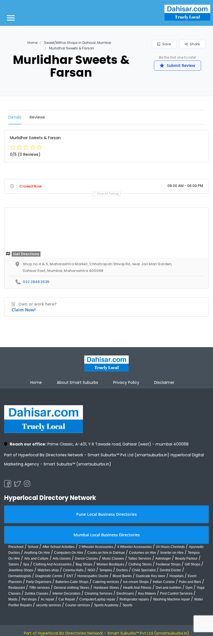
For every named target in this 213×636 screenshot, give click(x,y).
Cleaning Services (98, 593)
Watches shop (48, 570)
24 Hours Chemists (170, 547)
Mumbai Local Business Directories (106, 534)
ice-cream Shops (136, 582)
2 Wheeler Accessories (96, 547)
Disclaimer (164, 382)
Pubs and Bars (190, 582)
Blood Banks (122, 576)
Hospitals (176, 576)
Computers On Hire (68, 553)
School (33, 547)
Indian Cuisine (164, 582)
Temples (105, 570)
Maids (12, 599)
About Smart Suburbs (77, 382)
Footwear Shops (168, 564)
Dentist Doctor (170, 570)
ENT (70, 576)
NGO (91, 570)
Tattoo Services (139, 558)
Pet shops (29, 599)
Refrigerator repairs (134, 599)
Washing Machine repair (171, 599)
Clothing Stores (140, 564)
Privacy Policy (126, 382)
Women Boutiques (110, 564)
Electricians (125, 593)
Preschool (16, 547)
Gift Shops (192, 564)
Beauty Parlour (186, 558)
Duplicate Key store (150, 576)
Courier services (77, 605)
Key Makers (147, 593)
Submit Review (180, 65)
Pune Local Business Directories (106, 514)
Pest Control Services (176, 593)
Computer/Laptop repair (97, 599)
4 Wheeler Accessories (134, 547)
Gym (189, 588)
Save (166, 44)
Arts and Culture (36, 558)
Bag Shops (84, 564)
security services (48, 605)
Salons (13, 564)
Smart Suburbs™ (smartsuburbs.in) (77, 464)
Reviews (37, 117)
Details (14, 117)
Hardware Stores (106, 588)
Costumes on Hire (142, 553)
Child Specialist (144, 570)
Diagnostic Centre (48, 576)
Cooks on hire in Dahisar (106, 553)
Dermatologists (19, 576)
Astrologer (163, 558)
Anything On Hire (37, 553)
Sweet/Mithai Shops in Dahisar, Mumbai (77, 42)
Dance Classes (86, 558)
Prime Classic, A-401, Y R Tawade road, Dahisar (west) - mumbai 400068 (99, 444)
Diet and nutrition (168, 588)
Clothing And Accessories (52, 564)
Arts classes (62, 558)
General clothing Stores (71, 588)
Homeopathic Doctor (92, 576)
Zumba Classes (36, 593)
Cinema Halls (73, 570)
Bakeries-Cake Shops (71, 582)
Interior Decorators (66, 593)
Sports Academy (106, 605)
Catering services (106, 582)
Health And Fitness (137, 588)
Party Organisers (38, 582)
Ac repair (47, 599)
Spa (26, 564)
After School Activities (58, 547)
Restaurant (16, 588)
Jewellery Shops (20, 570)
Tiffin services (39, 588)
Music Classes (113, 558)
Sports (127, 605)
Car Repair (67, 599)
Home (32, 42)
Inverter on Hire (172, 553)
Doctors (122, 570)
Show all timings (108, 193)
